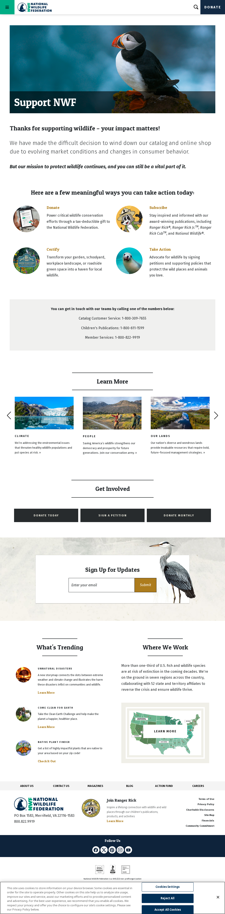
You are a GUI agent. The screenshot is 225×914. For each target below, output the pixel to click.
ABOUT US (27, 786)
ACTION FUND (164, 786)
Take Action (160, 249)
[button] (145, 585)
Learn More (46, 693)
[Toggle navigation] (7, 7)
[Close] (218, 897)
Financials (208, 820)
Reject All (167, 898)
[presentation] (9, 415)
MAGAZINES (95, 786)
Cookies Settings (168, 887)
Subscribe (158, 207)
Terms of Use (206, 799)
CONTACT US (61, 786)
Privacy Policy (206, 804)
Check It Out (47, 761)
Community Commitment (200, 825)
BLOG (129, 786)
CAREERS (198, 786)
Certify (53, 249)
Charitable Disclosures (200, 809)
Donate (212, 7)
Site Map (209, 815)
